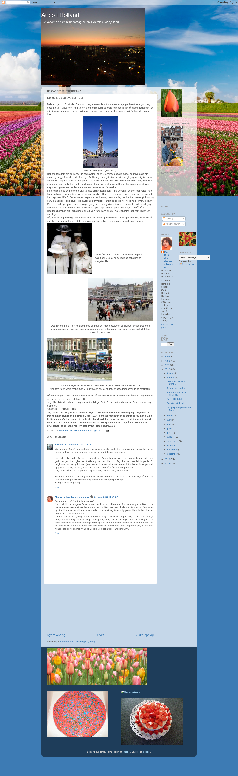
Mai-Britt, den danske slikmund (72, 497)
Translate (190, 264)
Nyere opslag (56, 635)
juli (169, 432)
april (169, 420)
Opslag (169, 218)
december (172, 454)
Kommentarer (172, 224)
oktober (171, 445)
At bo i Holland (60, 15)
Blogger (146, 752)
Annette (59, 444)
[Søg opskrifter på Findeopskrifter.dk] (131, 692)
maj (169, 424)
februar (171, 377)
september (173, 441)
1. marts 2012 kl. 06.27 (106, 497)
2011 (167, 365)
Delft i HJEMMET (175, 399)
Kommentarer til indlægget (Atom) (77, 641)
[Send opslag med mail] (107, 430)
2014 (167, 463)
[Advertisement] (100, 608)
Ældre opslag (144, 635)
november (172, 449)
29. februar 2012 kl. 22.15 (78, 444)
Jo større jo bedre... (177, 388)
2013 (167, 459)
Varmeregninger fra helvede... (177, 393)
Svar (57, 487)
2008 (167, 356)
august (171, 437)
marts (170, 415)
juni (169, 428)
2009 (167, 361)
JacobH (126, 752)
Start (100, 635)
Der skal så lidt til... (176, 403)
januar (170, 373)
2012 (167, 369)
